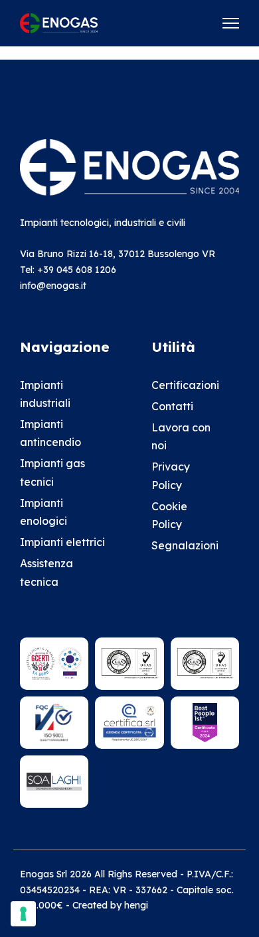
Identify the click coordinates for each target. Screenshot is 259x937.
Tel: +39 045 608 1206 (68, 270)
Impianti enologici (43, 511)
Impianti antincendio (50, 433)
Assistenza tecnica (46, 572)
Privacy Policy (170, 475)
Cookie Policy (169, 515)
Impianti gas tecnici (52, 472)
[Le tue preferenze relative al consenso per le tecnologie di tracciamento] (23, 913)
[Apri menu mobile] (230, 23)
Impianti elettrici (62, 542)
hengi (136, 905)
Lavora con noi (181, 436)
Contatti (172, 406)
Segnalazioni (184, 545)
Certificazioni (184, 385)
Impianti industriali (45, 394)
